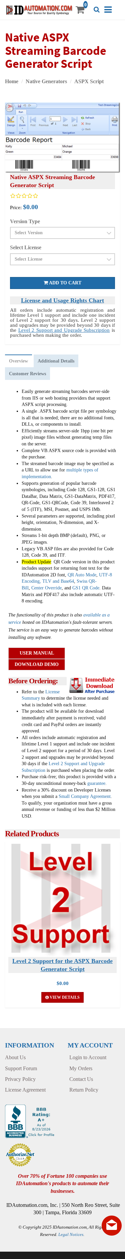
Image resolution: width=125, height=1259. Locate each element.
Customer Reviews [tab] (27, 373)
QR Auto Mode (82, 574)
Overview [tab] (18, 361)
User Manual (37, 653)
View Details (64, 997)
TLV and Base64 (58, 581)
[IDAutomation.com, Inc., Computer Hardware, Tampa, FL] (30, 1120)
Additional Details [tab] (56, 361)
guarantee (96, 783)
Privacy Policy (20, 1079)
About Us (15, 1057)
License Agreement (25, 1090)
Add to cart (64, 282)
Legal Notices (70, 1234)
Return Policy (83, 1090)
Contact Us (81, 1079)
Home (11, 81)
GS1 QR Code (85, 587)
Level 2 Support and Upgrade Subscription (64, 330)
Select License (25, 247)
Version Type (25, 221)
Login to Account (87, 1057)
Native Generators (46, 81)
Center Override (46, 587)
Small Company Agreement (85, 796)
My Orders (80, 1068)
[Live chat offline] (112, 1226)
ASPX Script (89, 81)
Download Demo (37, 664)
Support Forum (21, 1068)
